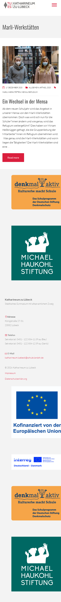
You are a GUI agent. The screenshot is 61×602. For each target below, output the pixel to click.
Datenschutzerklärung (16, 378)
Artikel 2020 (45, 87)
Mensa (24, 92)
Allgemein (34, 87)
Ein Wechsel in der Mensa (24, 101)
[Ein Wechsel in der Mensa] (30, 64)
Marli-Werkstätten (11, 92)
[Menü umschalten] (54, 4)
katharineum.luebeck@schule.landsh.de (24, 357)
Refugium (33, 92)
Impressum (10, 373)
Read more (13, 157)
